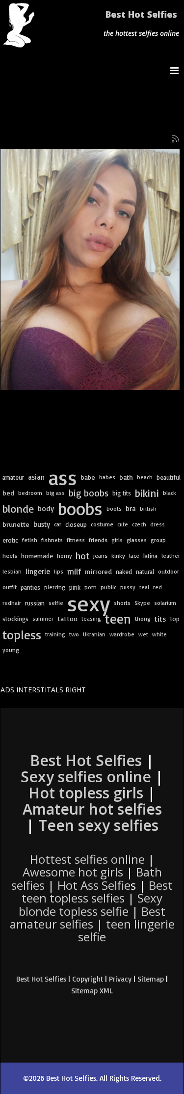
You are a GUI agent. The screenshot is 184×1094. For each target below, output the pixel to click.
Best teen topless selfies (97, 891)
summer (42, 618)
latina (150, 556)
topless (21, 634)
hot (82, 556)
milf (74, 571)
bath (126, 477)
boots (114, 508)
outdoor (168, 571)
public (108, 587)
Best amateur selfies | (92, 924)
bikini (147, 492)
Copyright (87, 979)
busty (41, 524)
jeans (100, 555)
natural (145, 571)
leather (170, 555)
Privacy (120, 979)
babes (107, 477)
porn (90, 587)
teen (118, 619)
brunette (15, 524)
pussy (127, 587)
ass (63, 477)
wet (143, 634)
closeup (76, 524)
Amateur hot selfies (92, 809)
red (157, 587)
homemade (37, 556)
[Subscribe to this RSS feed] (176, 139)
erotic (10, 540)
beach (145, 477)
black (169, 492)
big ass (55, 492)
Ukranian (94, 634)
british (148, 508)
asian (36, 477)
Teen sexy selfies (98, 825)
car (57, 524)
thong (143, 618)
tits (160, 619)
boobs (80, 509)
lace (134, 555)
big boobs (88, 493)
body (46, 508)
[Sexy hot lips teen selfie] (90, 269)
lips (58, 571)
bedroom (30, 492)
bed (8, 493)
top (175, 619)
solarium (165, 602)
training (55, 634)
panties (30, 587)
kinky (118, 555)
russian (35, 603)
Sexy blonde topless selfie (90, 904)
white (159, 634)
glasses (137, 540)
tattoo (67, 618)
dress (157, 524)
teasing (91, 618)
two (74, 634)
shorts (122, 602)
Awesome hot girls (73, 872)
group (158, 540)
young (10, 650)
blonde (18, 509)
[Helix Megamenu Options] (177, 70)
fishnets (52, 540)
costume (102, 524)
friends (98, 540)
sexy (88, 603)
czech (139, 524)
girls (117, 540)
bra (131, 508)
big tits (121, 493)
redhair (11, 602)
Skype (142, 602)
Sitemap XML (92, 990)
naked (124, 571)
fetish (29, 540)
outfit (9, 587)
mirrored (98, 571)
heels (9, 555)
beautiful (169, 477)
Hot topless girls (85, 793)
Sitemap (150, 979)
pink (74, 587)
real (144, 587)
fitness (76, 540)
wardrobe (121, 634)
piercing (54, 587)
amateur (13, 477)
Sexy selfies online (86, 776)
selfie (56, 602)
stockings (15, 619)
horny (64, 555)
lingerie (38, 571)
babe (88, 477)
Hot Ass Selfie (94, 885)
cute (122, 524)
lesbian (12, 571)
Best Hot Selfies (141, 14)
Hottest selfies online (87, 859)
